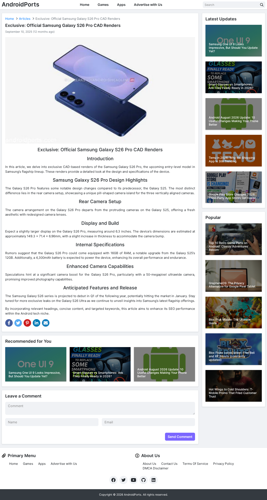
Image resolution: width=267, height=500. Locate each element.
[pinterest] (27, 323)
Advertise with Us (148, 4)
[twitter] (18, 323)
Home (84, 4)
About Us (149, 464)
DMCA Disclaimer (156, 468)
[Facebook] (113, 480)
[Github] (143, 480)
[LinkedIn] (153, 480)
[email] (45, 323)
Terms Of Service (195, 464)
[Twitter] (123, 480)
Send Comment (180, 437)
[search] (261, 4)
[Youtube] (133, 480)
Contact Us (169, 464)
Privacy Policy (223, 464)
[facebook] (9, 323)
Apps (121, 4)
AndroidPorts (20, 4)
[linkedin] (36, 323)
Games (103, 4)
